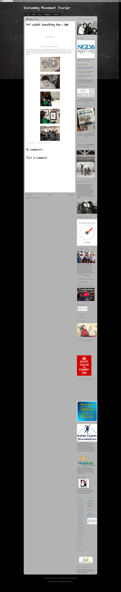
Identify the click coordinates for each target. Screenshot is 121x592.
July (79, 520)
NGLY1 (39, 15)
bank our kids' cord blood (82, 572)
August (79, 522)
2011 (79, 504)
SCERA (58, 49)
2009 (79, 500)
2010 (79, 502)
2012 (79, 506)
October (80, 527)
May (79, 516)
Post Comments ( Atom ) (37, 197)
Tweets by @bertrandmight (82, 282)
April (79, 514)
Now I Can (67, 49)
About (33, 15)
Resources (56, 15)
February (80, 510)
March (79, 512)
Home (28, 15)
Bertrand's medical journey (88, 75)
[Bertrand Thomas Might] (77, 549)
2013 (79, 533)
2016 (79, 540)
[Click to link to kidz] (86, 563)
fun (44, 143)
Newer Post (29, 195)
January (80, 508)
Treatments (47, 15)
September (80, 524)
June (79, 518)
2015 (79, 538)
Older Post (71, 195)
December (80, 531)
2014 (79, 535)
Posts (80, 307)
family (41, 143)
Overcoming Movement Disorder (47, 8)
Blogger (70, 581)
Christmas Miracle (89, 146)
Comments (81, 310)
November (80, 529)
